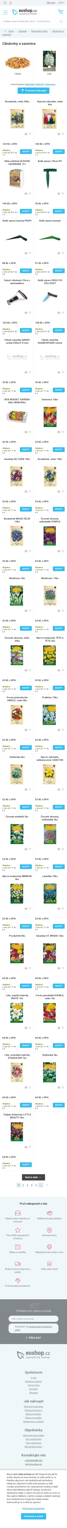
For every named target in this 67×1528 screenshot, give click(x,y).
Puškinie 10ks (50, 697)
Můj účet (51, 2)
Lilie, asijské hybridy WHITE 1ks (17, 997)
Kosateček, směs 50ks (17, 101)
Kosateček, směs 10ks (50, 459)
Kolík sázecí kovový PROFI (17, 220)
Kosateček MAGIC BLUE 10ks (17, 520)
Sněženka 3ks (49, 1055)
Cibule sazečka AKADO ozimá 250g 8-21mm (17, 341)
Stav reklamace (33, 1443)
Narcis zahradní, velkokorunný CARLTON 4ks (50, 760)
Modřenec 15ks (50, 578)
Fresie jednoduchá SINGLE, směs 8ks (17, 699)
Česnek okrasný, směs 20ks (17, 639)
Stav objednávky (33, 1439)
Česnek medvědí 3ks (17, 816)
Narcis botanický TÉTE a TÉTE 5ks (49, 639)
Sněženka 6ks (17, 757)
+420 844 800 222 (33, 1460)
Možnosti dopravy (33, 1410)
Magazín (33, 1393)
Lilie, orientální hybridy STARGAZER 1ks (17, 1056)
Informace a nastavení (33, 1508)
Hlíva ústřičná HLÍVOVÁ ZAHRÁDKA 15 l (17, 163)
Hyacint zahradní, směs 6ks (50, 103)
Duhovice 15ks (50, 399)
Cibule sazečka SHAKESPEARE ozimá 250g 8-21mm (50, 343)
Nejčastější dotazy (33, 1446)
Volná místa (33, 1385)
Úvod (11, 31)
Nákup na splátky (33, 1418)
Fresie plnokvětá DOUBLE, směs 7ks (50, 997)
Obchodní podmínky (33, 1406)
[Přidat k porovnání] (26, 134)
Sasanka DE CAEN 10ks (17, 459)
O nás (33, 1378)
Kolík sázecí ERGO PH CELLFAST (50, 282)
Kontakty (33, 1389)
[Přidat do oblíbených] (30, 134)
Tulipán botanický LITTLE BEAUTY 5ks (17, 1116)
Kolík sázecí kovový (50, 220)
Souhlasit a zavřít (33, 1516)
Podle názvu (50, 84)
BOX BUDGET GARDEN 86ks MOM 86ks (17, 401)
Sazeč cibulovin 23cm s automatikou (17, 282)
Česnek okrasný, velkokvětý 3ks (50, 818)
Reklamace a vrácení (33, 1421)
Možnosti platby (33, 1414)
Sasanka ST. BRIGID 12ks (50, 935)
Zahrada (22, 31)
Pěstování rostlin (39, 31)
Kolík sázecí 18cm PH (50, 161)
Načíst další (31, 1177)
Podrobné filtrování (35, 90)
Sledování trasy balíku (33, 1435)
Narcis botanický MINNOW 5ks (17, 878)
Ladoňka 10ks (49, 876)
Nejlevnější (30, 84)
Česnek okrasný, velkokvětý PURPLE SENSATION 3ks (49, 521)
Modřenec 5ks (17, 578)
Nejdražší (39, 84)
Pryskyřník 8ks (17, 935)
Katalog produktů (33, 1381)
